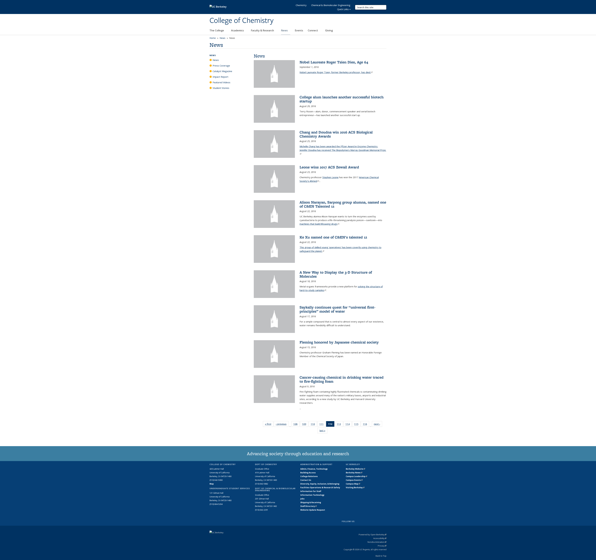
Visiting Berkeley (355, 487)
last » (323, 430)
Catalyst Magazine (222, 71)
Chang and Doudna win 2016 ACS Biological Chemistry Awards (336, 134)
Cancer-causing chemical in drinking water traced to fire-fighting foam (342, 379)
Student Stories (221, 87)
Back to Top (381, 555)
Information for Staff (310, 491)
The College (217, 30)
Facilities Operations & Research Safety (320, 487)
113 (340, 424)
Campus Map (353, 483)
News (284, 30)
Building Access (308, 472)
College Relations (309, 476)
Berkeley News (354, 472)
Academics (237, 30)
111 (322, 424)
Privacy (382, 545)
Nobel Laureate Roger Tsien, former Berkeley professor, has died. (336, 72)
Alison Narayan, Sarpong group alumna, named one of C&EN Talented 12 (343, 204)
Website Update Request (312, 510)
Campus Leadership (356, 476)
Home (213, 38)
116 (366, 424)
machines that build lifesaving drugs (319, 223)
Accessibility (379, 538)
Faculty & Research (263, 30)
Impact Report (220, 76)
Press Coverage (221, 65)
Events (299, 30)
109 (305, 424)
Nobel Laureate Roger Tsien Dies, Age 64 (334, 62)
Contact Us (305, 480)
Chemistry (301, 5)
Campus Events (354, 480)
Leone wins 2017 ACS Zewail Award (329, 167)
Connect (313, 30)
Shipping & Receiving (310, 502)
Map (212, 483)
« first (269, 423)
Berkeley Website (355, 469)
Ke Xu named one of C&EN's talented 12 (333, 237)
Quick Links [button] (343, 9)
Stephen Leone (330, 177)
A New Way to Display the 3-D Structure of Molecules (336, 274)
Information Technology (312, 495)
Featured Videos (221, 82)
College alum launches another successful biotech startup (342, 99)
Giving (329, 30)
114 (348, 424)
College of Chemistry (241, 20)
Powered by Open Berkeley (372, 534)
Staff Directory (308, 506)
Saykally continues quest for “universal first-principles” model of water (337, 309)
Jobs (302, 498)
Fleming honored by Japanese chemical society (339, 342)
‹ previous (282, 423)
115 (357, 424)
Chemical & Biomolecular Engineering (330, 5)
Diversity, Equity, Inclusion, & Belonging (319, 483)
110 (314, 424)
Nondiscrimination (377, 542)
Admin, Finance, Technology (314, 469)
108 (296, 424)
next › (378, 423)
